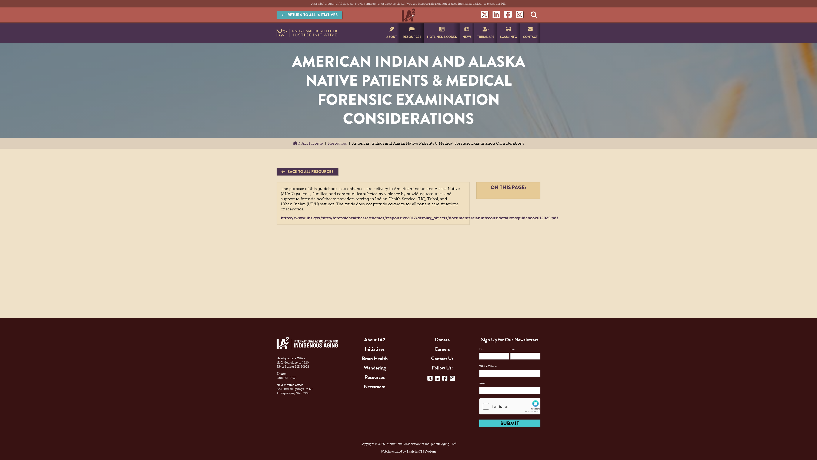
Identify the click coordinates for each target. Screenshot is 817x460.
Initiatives (375, 349)
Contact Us (442, 358)
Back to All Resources (310, 171)
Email (482, 383)
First (481, 349)
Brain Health (375, 358)
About (391, 36)
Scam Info (508, 36)
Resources (412, 36)
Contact (530, 36)
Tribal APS (485, 36)
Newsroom (375, 386)
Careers (442, 349)
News (467, 36)
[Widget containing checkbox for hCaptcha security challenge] (510, 406)
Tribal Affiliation (488, 366)
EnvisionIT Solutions (421, 451)
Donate (442, 339)
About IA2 (374, 339)
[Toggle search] (534, 15)
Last (512, 349)
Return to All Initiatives (312, 15)
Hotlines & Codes (442, 36)
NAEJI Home (310, 143)
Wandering (375, 367)
